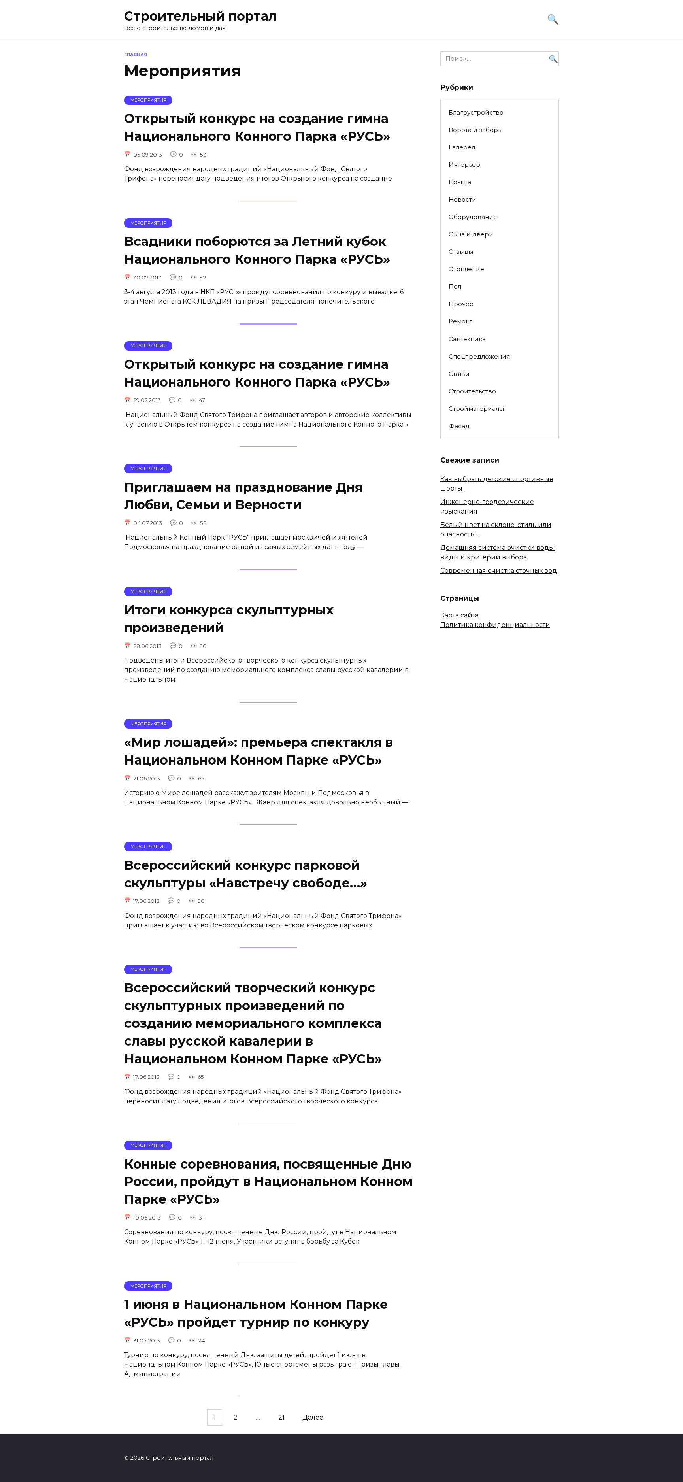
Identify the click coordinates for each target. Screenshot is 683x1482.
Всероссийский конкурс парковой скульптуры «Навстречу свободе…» (245, 874)
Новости (462, 199)
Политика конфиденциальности (495, 625)
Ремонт (460, 321)
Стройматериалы (476, 408)
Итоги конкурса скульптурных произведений (229, 618)
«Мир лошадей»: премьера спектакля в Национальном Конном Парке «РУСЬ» (258, 751)
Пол (455, 286)
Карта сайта (459, 615)
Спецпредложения (479, 356)
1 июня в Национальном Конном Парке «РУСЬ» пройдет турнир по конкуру (256, 1313)
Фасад (459, 426)
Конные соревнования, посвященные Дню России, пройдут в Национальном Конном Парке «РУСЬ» (268, 1181)
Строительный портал (200, 16)
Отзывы (461, 251)
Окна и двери (471, 234)
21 (281, 1417)
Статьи (459, 374)
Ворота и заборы (476, 130)
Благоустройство (476, 112)
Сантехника (467, 339)
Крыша (460, 182)
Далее (312, 1417)
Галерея (462, 147)
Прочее (461, 304)
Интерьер (464, 164)
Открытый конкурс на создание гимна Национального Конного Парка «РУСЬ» (257, 127)
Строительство (472, 391)
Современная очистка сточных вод (498, 570)
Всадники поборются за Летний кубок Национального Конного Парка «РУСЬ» (257, 250)
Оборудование (473, 217)
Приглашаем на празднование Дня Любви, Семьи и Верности (243, 496)
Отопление (466, 269)
